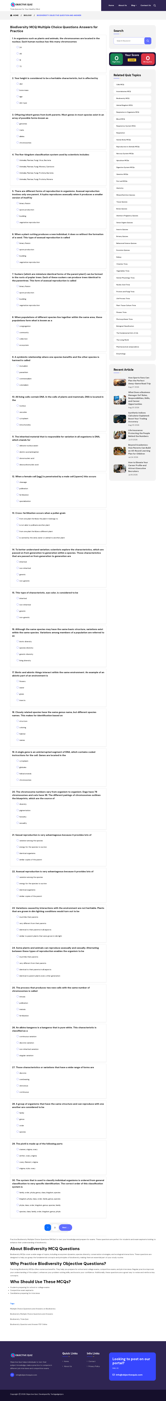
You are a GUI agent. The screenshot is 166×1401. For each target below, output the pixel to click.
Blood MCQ (120, 119)
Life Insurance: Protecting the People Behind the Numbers (139, 433)
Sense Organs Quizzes (124, 223)
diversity (23, 804)
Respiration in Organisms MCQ (127, 112)
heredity (22, 817)
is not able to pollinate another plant (34, 525)
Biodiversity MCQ (122, 98)
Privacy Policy (94, 1366)
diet (21, 84)
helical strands (25, 773)
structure (23, 721)
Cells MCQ (120, 85)
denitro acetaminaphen (29, 452)
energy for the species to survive (33, 847)
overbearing (24, 1079)
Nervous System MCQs (125, 154)
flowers (22, 681)
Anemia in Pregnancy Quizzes (127, 216)
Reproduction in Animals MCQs (128, 147)
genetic (22, 574)
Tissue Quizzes (121, 202)
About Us (122, 5)
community (24, 332)
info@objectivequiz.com (26, 1375)
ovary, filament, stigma (28, 1162)
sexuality (23, 823)
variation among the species (31, 840)
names (22, 740)
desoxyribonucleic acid (29, 464)
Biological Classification (125, 326)
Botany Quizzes (122, 236)
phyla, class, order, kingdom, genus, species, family (40, 1205)
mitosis (22, 996)
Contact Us (146, 5)
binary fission (24, 203)
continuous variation (27, 1036)
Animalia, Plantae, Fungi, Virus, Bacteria (35, 160)
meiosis (22, 1009)
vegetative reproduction (29, 222)
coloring (22, 727)
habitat (22, 734)
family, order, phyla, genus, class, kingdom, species (39, 1192)
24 (20, 47)
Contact (92, 1361)
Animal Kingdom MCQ (124, 105)
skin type (23, 103)
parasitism (23, 372)
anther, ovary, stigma (28, 1156)
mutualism (23, 366)
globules (22, 767)
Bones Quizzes (121, 209)
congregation (25, 326)
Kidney (118, 257)
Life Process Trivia (123, 298)
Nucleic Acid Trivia (123, 285)
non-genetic (24, 581)
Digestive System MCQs (125, 167)
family (21, 1113)
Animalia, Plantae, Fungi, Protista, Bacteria (36, 173)
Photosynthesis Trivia (124, 319)
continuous (24, 1092)
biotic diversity (25, 641)
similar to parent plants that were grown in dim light (40, 936)
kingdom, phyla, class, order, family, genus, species (39, 1199)
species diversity (26, 648)
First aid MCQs (121, 181)
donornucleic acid (26, 458)
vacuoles (23, 412)
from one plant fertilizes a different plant (36, 531)
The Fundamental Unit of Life (127, 333)
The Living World (122, 340)
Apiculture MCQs (122, 160)
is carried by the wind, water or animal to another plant (42, 538)
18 (20, 60)
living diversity (25, 660)
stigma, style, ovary (27, 1168)
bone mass (23, 90)
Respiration (120, 133)
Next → (65, 1227)
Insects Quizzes (122, 229)
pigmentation (24, 810)
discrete (22, 1073)
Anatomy (119, 188)
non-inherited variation (29, 1049)
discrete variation (26, 1043)
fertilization (24, 495)
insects (22, 700)
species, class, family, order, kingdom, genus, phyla (39, 1211)
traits (21, 130)
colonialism (23, 385)
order (21, 1125)
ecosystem (24, 345)
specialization (25, 501)
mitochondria (24, 425)
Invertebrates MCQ (123, 91)
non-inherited (25, 568)
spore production (26, 210)
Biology (28, 15)
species (22, 1132)
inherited (23, 562)
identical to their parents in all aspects (35, 929)
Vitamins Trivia (121, 264)
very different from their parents (32, 923)
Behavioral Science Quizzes (126, 243)
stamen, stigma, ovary (28, 1149)
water (21, 687)
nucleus (22, 406)
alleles (21, 136)
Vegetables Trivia (122, 271)
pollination (23, 488)
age (20, 96)
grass (21, 694)
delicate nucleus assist (28, 445)
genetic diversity (26, 654)
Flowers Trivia (121, 312)
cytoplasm (23, 418)
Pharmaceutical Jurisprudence (127, 347)
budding (22, 216)
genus (21, 1119)
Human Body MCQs (123, 140)
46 (20, 54)
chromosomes (25, 143)
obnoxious (23, 1086)
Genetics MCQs (122, 174)
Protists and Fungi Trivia (125, 292)
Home (111, 5)
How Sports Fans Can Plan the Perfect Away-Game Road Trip (139, 380)
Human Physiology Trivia (125, 278)
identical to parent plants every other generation (39, 976)
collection (23, 339)
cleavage (23, 482)
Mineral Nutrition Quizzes (125, 195)
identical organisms (27, 853)
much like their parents (28, 917)
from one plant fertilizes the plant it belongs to (38, 519)
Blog (133, 5)
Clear (132, 60)
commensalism (25, 378)
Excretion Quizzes (123, 250)
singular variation (26, 1055)
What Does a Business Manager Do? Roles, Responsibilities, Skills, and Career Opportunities (139, 398)
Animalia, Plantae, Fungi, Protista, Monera (36, 179)
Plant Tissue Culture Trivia (126, 305)
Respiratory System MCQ (126, 126)
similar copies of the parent (30, 859)
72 (20, 66)
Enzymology (121, 354)
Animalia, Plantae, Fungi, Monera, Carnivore (36, 166)
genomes (23, 124)
